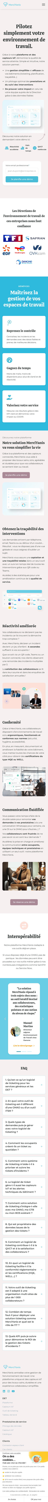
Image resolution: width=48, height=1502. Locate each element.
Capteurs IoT (8, 1407)
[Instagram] (8, 1391)
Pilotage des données (12, 1426)
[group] (24, 1017)
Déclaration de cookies (37, 1491)
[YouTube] (13, 1391)
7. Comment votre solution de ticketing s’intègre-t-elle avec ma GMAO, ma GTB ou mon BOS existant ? (21, 1208)
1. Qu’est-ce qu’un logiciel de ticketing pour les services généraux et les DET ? (20, 1084)
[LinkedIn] (4, 1391)
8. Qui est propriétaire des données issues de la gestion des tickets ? (20, 1227)
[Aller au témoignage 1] (19, 1051)
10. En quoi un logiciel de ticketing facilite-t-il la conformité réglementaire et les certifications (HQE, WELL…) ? (20, 1270)
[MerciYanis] (11, 5)
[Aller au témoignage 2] (24, 1051)
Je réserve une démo (24, 902)
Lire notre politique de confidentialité (15, 1491)
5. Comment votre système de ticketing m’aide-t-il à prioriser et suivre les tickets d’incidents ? (21, 1166)
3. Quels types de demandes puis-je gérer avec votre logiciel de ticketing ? (19, 1127)
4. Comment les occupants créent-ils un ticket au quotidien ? (21, 1146)
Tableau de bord (9, 1415)
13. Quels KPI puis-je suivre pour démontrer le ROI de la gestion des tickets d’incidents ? (20, 1341)
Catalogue (7, 1434)
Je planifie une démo (22, 179)
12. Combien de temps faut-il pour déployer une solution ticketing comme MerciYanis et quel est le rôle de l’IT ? (20, 1319)
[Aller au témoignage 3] (29, 1051)
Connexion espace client (13, 1445)
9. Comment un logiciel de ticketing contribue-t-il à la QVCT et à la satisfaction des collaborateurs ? (21, 1247)
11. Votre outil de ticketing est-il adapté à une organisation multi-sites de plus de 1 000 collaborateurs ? (21, 1294)
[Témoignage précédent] (5, 1019)
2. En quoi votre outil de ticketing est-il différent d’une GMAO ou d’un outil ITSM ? (20, 1106)
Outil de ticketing (10, 1411)
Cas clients (7, 1449)
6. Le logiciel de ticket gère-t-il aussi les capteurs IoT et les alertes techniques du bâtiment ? (20, 1187)
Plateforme (7, 1402)
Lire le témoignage (22, 1045)
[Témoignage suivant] (43, 1019)
